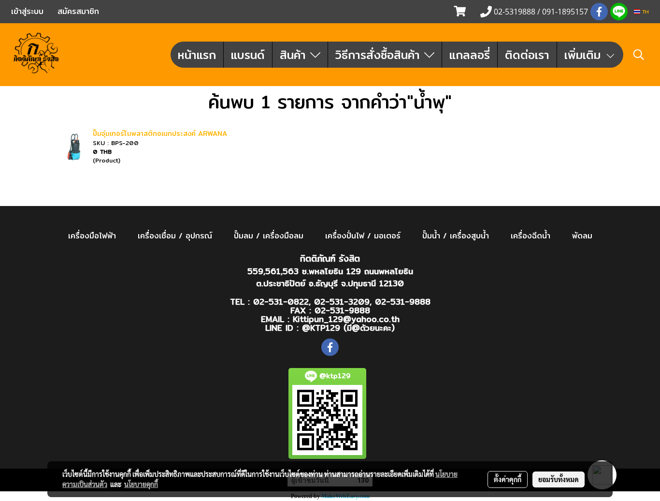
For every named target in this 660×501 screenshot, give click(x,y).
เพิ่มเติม (584, 54)
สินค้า (295, 54)
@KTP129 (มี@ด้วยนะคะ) (348, 327)
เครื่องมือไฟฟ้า (92, 236)
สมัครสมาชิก (78, 11)
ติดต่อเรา (527, 54)
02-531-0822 (281, 301)
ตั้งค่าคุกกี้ (507, 479)
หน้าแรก (197, 54)
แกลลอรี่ (469, 54)
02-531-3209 (342, 301)
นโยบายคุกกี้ (141, 484)
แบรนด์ (248, 54)
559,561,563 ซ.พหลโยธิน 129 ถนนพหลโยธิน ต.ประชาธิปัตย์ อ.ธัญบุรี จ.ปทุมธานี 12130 (330, 277)
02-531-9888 (402, 301)
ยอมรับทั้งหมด (558, 479)
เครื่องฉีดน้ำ (530, 236)
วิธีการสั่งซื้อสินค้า (379, 54)
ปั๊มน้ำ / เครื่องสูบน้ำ (455, 236)
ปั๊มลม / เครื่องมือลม (268, 236)
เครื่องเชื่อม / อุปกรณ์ (175, 236)
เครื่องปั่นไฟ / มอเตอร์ (363, 236)
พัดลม (582, 236)
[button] (638, 54)
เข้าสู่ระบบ (27, 11)
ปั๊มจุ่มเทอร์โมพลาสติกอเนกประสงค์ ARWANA (160, 133)
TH (644, 11)
